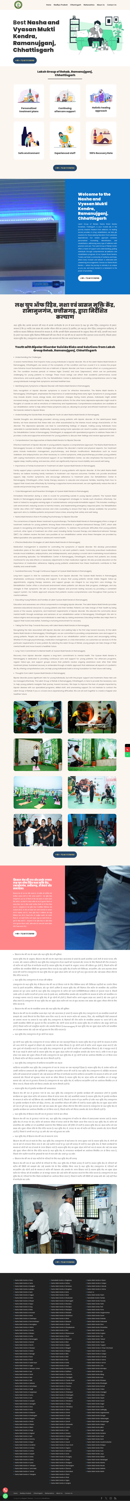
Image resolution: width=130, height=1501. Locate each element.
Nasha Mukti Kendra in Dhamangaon (62, 1465)
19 (78, 1249)
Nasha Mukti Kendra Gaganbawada (98, 1412)
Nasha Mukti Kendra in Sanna (24, 1395)
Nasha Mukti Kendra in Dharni (60, 1474)
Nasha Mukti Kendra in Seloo (24, 1407)
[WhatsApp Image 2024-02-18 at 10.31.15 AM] (92, 808)
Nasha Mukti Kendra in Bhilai (24, 1309)
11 (65, 1249)
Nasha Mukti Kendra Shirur (95, 1324)
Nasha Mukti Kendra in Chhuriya (61, 1404)
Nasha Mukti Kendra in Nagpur (24, 1295)
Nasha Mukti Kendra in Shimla (24, 1421)
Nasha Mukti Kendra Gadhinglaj (97, 1409)
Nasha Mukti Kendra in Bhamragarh (62, 1301)
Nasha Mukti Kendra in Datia (60, 1439)
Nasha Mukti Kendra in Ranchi (24, 1345)
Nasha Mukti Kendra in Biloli (59, 1357)
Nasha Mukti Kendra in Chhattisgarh (62, 1395)
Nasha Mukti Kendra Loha (95, 1365)
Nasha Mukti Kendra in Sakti (23, 1380)
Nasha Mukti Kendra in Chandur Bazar (63, 1380)
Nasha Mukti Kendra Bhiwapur (96, 1380)
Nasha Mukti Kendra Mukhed (96, 1468)
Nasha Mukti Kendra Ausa (95, 1377)
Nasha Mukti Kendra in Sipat (23, 1436)
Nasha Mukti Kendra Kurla (95, 1451)
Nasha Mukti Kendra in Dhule (60, 1477)
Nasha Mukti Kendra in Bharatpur (61, 1307)
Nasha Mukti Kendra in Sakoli (24, 1374)
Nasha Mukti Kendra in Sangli (24, 1389)
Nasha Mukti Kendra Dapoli (95, 1398)
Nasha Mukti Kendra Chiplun (96, 1395)
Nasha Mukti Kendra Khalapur (96, 1445)
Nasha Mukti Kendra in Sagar (24, 1365)
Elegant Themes (27, 1498)
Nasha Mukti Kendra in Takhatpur (25, 1465)
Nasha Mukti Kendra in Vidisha (24, 1327)
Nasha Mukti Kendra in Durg (23, 1307)
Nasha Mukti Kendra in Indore (24, 1298)
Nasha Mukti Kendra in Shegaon (25, 1418)
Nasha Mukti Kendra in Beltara (60, 1283)
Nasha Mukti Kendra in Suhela (24, 1457)
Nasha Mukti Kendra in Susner (24, 1462)
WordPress (46, 1498)
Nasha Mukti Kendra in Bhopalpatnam (63, 1327)
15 (72, 1249)
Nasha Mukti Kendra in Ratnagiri (25, 1354)
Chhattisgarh (75, 5)
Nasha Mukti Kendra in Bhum (60, 1336)
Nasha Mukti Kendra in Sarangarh (25, 1404)
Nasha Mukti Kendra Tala (95, 1336)
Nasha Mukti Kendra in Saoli (23, 1398)
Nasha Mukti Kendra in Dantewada (62, 1424)
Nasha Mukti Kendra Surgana (96, 1333)
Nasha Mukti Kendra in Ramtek (24, 1342)
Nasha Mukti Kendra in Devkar (60, 1460)
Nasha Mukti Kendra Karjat (95, 1436)
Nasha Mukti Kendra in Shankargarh (26, 1415)
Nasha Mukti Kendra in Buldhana (61, 1371)
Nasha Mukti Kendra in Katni (23, 1292)
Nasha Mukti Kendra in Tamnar (24, 1471)
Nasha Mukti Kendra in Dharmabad (62, 1471)
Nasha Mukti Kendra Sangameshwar (98, 1312)
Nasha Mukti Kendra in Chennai (60, 1389)
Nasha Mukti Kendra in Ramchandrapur (27, 1321)
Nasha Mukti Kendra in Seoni (24, 1409)
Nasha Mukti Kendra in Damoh (60, 1421)
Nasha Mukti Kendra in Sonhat (24, 1451)
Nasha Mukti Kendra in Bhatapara (61, 1309)
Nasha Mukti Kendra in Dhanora (61, 1468)
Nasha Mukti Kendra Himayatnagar (98, 1421)
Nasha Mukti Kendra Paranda (96, 1301)
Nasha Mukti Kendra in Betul (60, 1295)
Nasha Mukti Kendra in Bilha (60, 1354)
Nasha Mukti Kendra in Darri (60, 1430)
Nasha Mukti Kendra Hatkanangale (98, 1418)
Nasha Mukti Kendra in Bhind (60, 1318)
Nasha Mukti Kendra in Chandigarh (61, 1377)
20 (80, 1249)
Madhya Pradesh (61, 5)
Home (48, 5)
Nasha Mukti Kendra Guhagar (96, 1415)
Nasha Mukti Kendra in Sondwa (24, 1448)
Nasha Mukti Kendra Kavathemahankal (99, 1442)
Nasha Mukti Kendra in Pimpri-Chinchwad (100, 1348)
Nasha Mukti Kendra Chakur (95, 1389)
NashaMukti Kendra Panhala (96, 1298)
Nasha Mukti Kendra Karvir (95, 1439)
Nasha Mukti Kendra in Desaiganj (61, 1457)
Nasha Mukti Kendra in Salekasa (25, 1383)
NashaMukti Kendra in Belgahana (61, 1280)
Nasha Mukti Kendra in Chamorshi (61, 1374)
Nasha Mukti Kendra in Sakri (23, 1377)
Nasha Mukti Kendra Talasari (96, 1339)
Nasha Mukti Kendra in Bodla (60, 1362)
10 (64, 1249)
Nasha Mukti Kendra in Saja (23, 1371)
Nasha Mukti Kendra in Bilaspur (24, 1333)
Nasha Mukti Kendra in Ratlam (24, 1351)
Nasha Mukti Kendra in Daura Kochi (62, 1445)
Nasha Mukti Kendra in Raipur (24, 1304)
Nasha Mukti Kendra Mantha (96, 1462)
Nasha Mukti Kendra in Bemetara (61, 1286)
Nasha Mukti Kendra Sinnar (95, 1330)
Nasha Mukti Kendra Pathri (95, 1304)
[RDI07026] (38, 770)
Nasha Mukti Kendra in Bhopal (24, 1301)
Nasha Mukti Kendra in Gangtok (61, 1483)
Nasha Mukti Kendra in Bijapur (60, 1345)
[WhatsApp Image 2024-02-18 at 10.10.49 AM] (92, 846)
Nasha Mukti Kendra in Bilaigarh (61, 1348)
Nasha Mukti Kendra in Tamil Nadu (25, 1468)
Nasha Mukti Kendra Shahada (96, 1318)
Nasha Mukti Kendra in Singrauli (24, 1433)
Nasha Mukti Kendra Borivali (96, 1386)
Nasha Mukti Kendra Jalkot (95, 1427)
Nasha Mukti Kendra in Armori (96, 1362)
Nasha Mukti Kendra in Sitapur (24, 1442)
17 (75, 1249)
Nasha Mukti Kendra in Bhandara (61, 1304)
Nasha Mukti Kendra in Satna (24, 1283)
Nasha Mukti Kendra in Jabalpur (24, 1289)
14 (70, 1249)
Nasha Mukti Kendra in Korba (24, 1336)
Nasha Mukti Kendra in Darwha (60, 1433)
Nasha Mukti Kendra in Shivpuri (24, 1424)
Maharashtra (89, 5)
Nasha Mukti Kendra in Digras (60, 1480)
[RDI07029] (92, 770)
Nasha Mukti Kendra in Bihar (60, 1342)
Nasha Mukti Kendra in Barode (96, 1286)
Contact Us (111, 5)
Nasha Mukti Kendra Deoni (95, 1407)
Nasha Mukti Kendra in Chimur (60, 1409)
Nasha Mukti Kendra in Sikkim (24, 1427)
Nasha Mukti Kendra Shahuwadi (97, 1321)
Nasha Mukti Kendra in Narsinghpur (26, 1324)
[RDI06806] (92, 733)
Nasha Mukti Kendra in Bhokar (60, 1324)
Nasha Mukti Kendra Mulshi (95, 1471)
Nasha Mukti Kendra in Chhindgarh (61, 1398)
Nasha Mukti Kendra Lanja (95, 1454)
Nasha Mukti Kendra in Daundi (60, 1442)
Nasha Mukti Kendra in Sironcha (25, 1439)
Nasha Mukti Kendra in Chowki (60, 1415)
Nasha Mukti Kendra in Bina (59, 1360)
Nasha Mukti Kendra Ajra (95, 1371)
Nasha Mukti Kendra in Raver (24, 1357)
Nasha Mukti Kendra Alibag (95, 1374)
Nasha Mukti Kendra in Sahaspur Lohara (27, 1368)
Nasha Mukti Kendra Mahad (95, 1457)
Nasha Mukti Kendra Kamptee (96, 1433)
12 (67, 1249)
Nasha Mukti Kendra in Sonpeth (24, 1454)
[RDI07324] (65, 1253)
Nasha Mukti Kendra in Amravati (25, 1312)
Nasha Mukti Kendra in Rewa (24, 1280)
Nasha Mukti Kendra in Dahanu (60, 1418)
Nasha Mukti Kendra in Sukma (24, 1460)
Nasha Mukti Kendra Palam (95, 1295)
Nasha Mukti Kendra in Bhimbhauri (62, 1315)
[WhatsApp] (127, 754)
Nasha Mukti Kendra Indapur (96, 1424)
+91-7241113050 (25, 60)
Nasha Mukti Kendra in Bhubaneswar (62, 1333)
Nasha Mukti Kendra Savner (95, 1315)
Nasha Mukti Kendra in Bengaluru (61, 1289)
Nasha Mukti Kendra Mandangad (97, 1460)
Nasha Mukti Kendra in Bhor (60, 1330)
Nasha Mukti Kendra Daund (95, 1401)
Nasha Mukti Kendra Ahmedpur (97, 1368)
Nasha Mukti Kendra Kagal (95, 1430)
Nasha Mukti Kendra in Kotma (96, 1289)
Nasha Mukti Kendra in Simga (24, 1430)
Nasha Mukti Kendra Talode (95, 1342)
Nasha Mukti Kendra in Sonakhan (25, 1445)
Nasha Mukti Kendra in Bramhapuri (62, 1368)
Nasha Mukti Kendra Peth (95, 1307)
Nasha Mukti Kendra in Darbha (60, 1427)
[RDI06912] (38, 846)
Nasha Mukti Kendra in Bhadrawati (62, 1298)
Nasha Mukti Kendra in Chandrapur (25, 1318)
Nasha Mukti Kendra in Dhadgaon (61, 1462)
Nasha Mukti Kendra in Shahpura (25, 1412)
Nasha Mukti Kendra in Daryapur (61, 1436)
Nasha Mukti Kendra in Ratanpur (25, 1348)
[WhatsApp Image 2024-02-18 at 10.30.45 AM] (38, 808)
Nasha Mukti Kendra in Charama (61, 1386)
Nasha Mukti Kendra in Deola (60, 1454)
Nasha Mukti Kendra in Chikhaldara (62, 1407)
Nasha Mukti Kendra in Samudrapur (26, 1386)
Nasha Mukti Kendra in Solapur (96, 1283)
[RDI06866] (38, 733)
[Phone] (127, 749)
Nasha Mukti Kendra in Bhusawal (61, 1339)
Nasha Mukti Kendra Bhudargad (97, 1383)
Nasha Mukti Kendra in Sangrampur (26, 1392)
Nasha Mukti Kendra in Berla (60, 1292)
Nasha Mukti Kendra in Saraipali (24, 1401)
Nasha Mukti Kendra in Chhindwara (62, 1401)
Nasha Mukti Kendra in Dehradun (61, 1451)
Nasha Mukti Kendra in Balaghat (25, 1286)
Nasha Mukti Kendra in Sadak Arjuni (26, 1362)
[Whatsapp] (5, 1496)
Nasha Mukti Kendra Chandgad (96, 1392)
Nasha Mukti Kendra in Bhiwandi (61, 1321)
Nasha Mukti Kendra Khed (95, 1448)
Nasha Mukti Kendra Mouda (96, 1465)
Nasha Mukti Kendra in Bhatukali (61, 1312)
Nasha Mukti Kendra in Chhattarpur (62, 1392)
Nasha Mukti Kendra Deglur (95, 1404)
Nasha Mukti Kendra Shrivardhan (97, 1327)
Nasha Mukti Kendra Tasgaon (96, 1345)
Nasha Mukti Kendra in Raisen (96, 1280)
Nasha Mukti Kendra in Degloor (61, 1448)
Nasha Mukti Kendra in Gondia (24, 1330)
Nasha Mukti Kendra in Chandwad (61, 1383)
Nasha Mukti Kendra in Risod (24, 1360)
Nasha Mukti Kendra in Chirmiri (60, 1412)
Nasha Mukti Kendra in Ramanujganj (26, 1339)
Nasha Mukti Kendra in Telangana (25, 1474)
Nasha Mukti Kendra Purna (95, 1309)
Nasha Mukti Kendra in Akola (24, 1315)
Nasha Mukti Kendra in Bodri (60, 1365)
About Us (101, 5)
